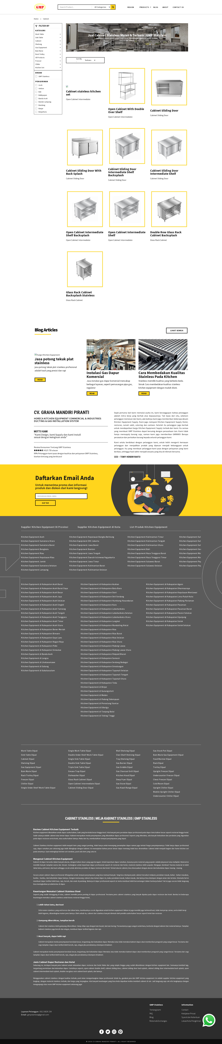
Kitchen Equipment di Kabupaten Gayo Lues (41, 637)
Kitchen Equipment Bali (139, 549)
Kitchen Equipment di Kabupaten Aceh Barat (42, 584)
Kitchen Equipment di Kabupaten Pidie (39, 646)
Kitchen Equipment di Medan (94, 695)
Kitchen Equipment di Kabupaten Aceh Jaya (41, 596)
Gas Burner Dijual (124, 763)
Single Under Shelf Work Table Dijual (38, 787)
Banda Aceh (43, 98)
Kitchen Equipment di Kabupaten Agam (164, 584)
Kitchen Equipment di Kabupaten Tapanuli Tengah (104, 674)
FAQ (151, 1013)
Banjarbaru (43, 112)
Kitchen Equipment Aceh (32, 537)
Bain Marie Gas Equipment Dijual (168, 755)
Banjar (41, 108)
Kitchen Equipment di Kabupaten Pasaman (166, 604)
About (165, 7)
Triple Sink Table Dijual (79, 767)
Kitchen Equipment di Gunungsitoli (97, 691)
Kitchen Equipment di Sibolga (95, 707)
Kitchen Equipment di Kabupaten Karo (99, 604)
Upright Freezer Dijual (163, 771)
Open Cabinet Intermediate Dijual (84, 783)
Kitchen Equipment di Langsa (35, 658)
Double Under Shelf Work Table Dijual (85, 755)
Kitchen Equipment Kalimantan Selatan (88, 569)
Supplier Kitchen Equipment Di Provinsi (44, 526)
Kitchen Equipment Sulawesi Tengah (196, 537)
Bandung (42, 105)
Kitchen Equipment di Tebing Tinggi (98, 715)
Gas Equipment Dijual (31, 767)
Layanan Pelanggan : (36, 1011)
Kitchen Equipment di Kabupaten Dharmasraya (168, 588)
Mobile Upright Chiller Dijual (166, 791)
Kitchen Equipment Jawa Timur (84, 561)
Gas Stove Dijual (123, 783)
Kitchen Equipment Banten (82, 549)
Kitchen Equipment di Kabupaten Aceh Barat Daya (44, 588)
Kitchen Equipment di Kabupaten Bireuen (40, 633)
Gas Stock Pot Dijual (162, 750)
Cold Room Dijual (161, 783)
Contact (185, 1009)
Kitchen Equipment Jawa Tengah (84, 553)
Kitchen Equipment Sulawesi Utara (195, 545)
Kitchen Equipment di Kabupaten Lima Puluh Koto (169, 596)
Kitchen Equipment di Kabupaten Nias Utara (101, 641)
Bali (40, 92)
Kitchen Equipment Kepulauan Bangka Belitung (91, 537)
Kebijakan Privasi (188, 1013)
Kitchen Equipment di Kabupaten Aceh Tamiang (43, 609)
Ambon (41, 88)
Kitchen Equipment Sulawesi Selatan (145, 565)
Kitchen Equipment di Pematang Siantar (100, 703)
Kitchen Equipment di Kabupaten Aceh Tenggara (44, 617)
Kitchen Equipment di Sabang (35, 666)
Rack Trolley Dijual (30, 775)
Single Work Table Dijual (79, 750)
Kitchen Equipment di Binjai (94, 687)
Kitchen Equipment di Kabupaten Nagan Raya (42, 641)
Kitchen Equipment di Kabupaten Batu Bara (101, 588)
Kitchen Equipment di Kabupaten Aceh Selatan (43, 600)
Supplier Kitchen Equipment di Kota (99, 526)
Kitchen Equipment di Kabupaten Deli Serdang (102, 596)
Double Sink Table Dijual (79, 763)
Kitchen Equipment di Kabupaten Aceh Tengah (43, 613)
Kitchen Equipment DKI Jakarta (84, 541)
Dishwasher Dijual (76, 775)
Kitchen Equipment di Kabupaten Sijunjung (166, 617)
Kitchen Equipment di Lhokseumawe (38, 662)
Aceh (40, 85)
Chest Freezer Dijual (162, 779)
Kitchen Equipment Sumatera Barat (38, 545)
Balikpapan (43, 95)
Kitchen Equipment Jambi (33, 561)
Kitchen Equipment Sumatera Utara (38, 541)
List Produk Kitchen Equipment (149, 526)
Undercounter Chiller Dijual (166, 796)
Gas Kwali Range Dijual (126, 787)
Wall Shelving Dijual (125, 750)
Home (36, 19)
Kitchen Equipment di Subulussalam (38, 670)
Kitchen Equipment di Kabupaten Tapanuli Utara (103, 678)
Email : (35, 1014)
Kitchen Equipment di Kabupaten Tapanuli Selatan (104, 670)
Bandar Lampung (45, 102)
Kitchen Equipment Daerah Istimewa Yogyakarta (92, 557)
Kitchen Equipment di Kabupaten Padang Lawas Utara (106, 650)
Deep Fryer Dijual (124, 779)
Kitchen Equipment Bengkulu (35, 549)
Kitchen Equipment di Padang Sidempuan (100, 699)
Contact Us (178, 7)
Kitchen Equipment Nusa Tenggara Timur (147, 557)
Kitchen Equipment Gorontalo (193, 549)
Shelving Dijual (28, 763)
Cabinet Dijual (27, 759)
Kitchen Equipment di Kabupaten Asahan (100, 584)
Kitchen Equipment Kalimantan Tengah (146, 541)
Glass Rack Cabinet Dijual (80, 779)
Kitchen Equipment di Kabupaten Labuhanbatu (103, 609)
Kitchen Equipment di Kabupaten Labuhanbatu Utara (105, 617)
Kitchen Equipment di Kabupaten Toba (99, 682)
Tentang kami (155, 1009)
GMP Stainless (44, 76)
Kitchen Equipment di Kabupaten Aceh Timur (42, 621)
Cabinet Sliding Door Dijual (81, 787)
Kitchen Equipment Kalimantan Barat (87, 565)
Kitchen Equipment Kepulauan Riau (37, 557)
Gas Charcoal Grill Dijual (127, 771)
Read (40, 379)
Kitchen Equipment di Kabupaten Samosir (100, 658)
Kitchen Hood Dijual (125, 775)
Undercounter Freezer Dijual (166, 775)
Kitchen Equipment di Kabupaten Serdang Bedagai (104, 662)
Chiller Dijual (27, 783)
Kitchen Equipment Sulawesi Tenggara (197, 541)
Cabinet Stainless (40, 845)
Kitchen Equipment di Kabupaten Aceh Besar (42, 592)
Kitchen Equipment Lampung (35, 569)
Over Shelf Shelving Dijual (128, 755)
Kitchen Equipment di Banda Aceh (37, 654)
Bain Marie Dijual (29, 771)
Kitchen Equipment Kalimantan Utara (145, 545)
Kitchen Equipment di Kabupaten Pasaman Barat (169, 609)
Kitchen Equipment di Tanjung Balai (97, 711)
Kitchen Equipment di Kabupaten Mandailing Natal (104, 625)
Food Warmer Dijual (162, 759)
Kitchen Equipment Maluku (192, 553)
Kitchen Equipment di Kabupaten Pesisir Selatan (169, 613)
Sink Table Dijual (29, 755)
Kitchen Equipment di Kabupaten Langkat (100, 621)
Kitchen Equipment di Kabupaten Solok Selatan (168, 625)
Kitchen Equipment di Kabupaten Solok (164, 621)
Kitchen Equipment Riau (32, 553)
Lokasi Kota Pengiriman (191, 1021)
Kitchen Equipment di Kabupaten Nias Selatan (102, 637)
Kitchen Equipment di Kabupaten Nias (98, 629)
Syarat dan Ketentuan (191, 1017)
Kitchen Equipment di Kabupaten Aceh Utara (42, 625)
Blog (155, 7)
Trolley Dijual (159, 767)
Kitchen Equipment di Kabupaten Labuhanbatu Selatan (106, 613)
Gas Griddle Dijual (124, 767)
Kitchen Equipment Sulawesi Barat (144, 561)
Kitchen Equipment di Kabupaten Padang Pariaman (170, 600)
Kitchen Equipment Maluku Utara (194, 557)
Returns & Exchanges (158, 1021)
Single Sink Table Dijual (79, 759)
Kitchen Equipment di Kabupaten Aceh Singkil (42, 604)
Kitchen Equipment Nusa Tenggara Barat (147, 553)
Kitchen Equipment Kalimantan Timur (146, 537)
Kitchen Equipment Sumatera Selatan (39, 565)
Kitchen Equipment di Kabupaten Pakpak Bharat (103, 654)
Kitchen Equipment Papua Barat (194, 565)
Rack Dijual (158, 763)
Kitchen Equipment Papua (191, 561)
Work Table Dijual (29, 750)
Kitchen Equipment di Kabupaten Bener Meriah (43, 629)
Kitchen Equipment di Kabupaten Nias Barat (101, 633)
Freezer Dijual (27, 779)
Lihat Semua (176, 330)
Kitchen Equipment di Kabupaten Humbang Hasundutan (107, 600)
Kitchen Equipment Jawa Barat (84, 545)
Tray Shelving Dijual (125, 759)
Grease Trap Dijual (76, 771)
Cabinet (46, 19)
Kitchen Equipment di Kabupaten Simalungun (102, 666)
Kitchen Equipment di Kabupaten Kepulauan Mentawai (171, 592)
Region (130, 7)
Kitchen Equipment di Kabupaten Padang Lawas (103, 646)
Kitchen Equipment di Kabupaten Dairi (99, 592)
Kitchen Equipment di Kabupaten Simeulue (41, 650)
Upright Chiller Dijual (163, 787)
